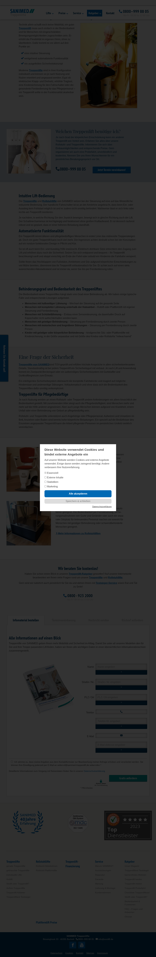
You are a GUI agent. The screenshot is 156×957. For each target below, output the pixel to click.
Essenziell (52, 473)
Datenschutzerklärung (102, 506)
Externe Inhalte (54, 477)
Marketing (52, 486)
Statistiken (52, 482)
